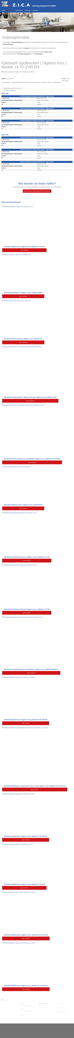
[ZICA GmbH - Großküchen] (28, 4)
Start (3, 10)
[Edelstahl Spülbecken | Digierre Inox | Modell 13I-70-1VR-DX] (26, 912)
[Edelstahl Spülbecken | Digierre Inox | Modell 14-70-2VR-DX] (25, 696)
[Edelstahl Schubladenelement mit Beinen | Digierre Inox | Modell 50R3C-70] (31, 641)
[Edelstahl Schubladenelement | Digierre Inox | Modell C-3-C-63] (26, 533)
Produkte (10, 10)
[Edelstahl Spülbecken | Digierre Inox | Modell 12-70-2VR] (24, 862)
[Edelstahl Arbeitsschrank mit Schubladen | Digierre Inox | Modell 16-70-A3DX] (32, 430)
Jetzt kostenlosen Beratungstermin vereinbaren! (37, 191)
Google (70, 1011)
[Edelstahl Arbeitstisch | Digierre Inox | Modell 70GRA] (23, 272)
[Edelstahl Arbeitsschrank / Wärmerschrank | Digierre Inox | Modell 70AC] (30, 370)
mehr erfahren (24, 250)
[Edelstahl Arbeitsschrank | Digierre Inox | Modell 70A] (23, 318)
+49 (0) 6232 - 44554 (25, 1005)
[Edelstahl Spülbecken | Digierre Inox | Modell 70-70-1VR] (24, 225)
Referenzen (19, 10)
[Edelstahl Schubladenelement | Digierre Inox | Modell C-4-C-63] (26, 585)
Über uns (28, 10)
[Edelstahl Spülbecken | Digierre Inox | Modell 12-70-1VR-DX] (25, 813)
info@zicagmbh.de (25, 1017)
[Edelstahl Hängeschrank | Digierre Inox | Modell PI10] (23, 484)
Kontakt (35, 10)
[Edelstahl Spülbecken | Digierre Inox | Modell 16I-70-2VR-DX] (26, 962)
